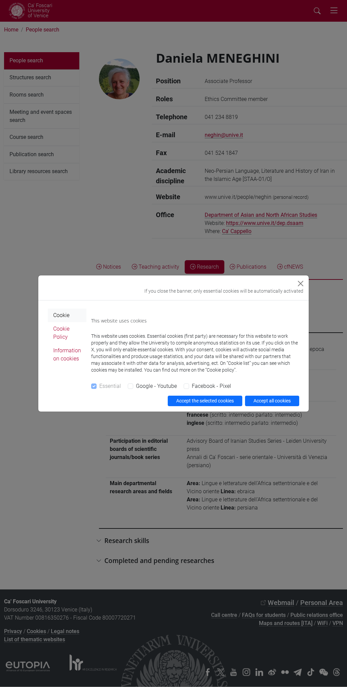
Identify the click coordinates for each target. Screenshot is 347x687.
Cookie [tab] (61, 315)
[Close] (300, 283)
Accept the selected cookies (205, 400)
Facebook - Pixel (211, 386)
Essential (110, 386)
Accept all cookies (272, 400)
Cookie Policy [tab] (61, 333)
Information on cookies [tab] (67, 354)
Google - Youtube (156, 386)
